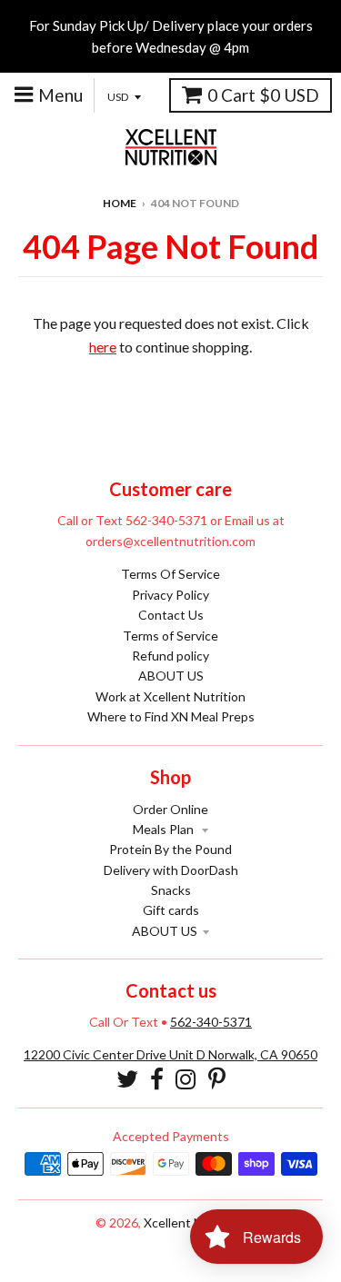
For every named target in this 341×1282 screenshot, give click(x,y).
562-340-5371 (211, 1021)
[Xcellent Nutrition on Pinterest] (217, 1079)
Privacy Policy (170, 594)
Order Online (170, 809)
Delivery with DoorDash (171, 870)
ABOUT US (171, 675)
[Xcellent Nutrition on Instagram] (186, 1079)
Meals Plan (164, 829)
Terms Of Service (170, 573)
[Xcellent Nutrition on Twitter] (127, 1079)
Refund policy (170, 655)
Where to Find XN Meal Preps (171, 716)
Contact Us (171, 614)
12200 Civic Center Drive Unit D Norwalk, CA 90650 (170, 1054)
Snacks (171, 890)
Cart (263, 94)
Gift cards (171, 910)
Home (119, 203)
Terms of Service (170, 635)
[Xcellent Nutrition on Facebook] (157, 1079)
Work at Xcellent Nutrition (170, 696)
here (102, 346)
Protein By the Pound (170, 849)
